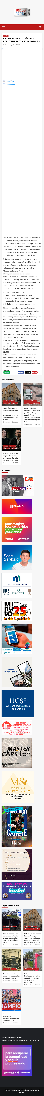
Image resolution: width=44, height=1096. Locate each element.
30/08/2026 (15, 422)
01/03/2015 (18, 45)
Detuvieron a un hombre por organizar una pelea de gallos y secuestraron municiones (32, 978)
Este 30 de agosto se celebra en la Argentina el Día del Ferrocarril (11, 976)
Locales (6, 36)
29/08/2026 (15, 1022)
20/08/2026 (15, 463)
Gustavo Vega (8, 45)
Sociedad (14, 448)
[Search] (40, 27)
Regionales (15, 403)
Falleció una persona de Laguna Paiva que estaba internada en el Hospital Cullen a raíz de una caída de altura (32, 938)
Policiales (12, 401)
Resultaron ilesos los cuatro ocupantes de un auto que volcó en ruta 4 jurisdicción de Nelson (10, 938)
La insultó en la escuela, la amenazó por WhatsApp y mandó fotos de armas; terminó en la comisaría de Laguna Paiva (32, 415)
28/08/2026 (37, 424)
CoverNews (30, 1090)
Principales (7, 403)
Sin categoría (7, 1009)
